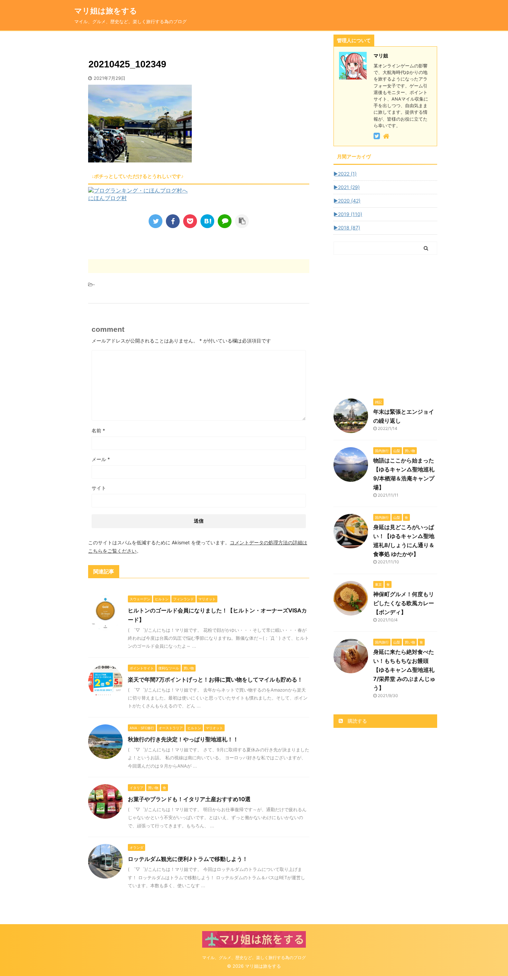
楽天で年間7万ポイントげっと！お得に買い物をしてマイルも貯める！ (215, 679)
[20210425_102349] (207, 221)
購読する (356, 721)
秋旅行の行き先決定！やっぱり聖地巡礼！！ (183, 739)
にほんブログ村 (107, 198)
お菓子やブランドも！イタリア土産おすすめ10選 (189, 799)
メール (101, 459)
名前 (98, 430)
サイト (99, 488)
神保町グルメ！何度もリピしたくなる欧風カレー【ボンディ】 (403, 603)
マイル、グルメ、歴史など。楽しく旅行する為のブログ (254, 957)
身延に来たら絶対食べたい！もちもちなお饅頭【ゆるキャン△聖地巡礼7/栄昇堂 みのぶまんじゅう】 (404, 669)
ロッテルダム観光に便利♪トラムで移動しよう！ (188, 858)
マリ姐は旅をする (117, 10)
